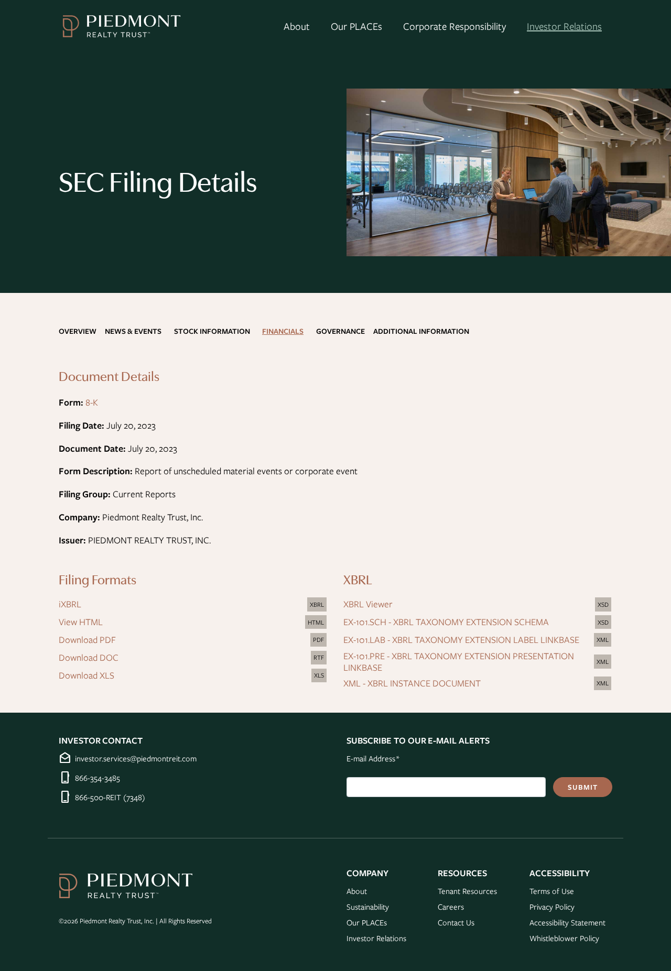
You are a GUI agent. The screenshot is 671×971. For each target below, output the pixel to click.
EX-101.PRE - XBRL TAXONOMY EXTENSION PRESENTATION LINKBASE (477, 661)
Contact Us (456, 922)
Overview (77, 331)
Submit (583, 787)
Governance (340, 331)
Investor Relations (564, 25)
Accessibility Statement (567, 922)
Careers (451, 906)
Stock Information (212, 331)
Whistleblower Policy (564, 938)
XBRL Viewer (477, 605)
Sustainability (368, 906)
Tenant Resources (467, 891)
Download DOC (193, 658)
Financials (283, 331)
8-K (91, 402)
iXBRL (193, 605)
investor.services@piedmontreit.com (136, 758)
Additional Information (421, 331)
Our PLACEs (356, 25)
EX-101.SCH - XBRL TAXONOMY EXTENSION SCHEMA (477, 622)
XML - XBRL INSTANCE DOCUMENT (477, 684)
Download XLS (193, 676)
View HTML (193, 622)
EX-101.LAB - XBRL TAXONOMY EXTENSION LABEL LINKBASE (477, 640)
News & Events (133, 331)
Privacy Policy (552, 906)
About (297, 25)
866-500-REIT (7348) (110, 797)
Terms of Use (551, 891)
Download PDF (193, 640)
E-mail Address (373, 757)
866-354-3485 (97, 777)
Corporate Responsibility (454, 25)
